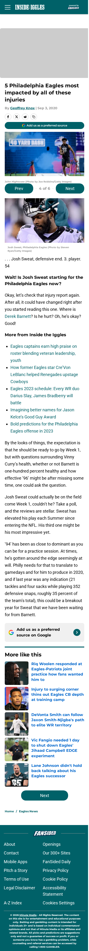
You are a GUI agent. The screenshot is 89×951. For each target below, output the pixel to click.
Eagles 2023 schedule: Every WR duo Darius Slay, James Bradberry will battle (44, 395)
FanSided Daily (57, 861)
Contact (11, 852)
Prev (19, 188)
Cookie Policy (55, 879)
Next (70, 188)
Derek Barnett (18, 316)
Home (9, 811)
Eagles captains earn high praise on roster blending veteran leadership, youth (43, 353)
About (9, 844)
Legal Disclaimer (19, 887)
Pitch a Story (16, 870)
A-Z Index (13, 902)
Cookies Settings (59, 902)
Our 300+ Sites (56, 852)
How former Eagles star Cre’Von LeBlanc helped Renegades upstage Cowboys (44, 374)
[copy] (33, 116)
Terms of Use (16, 879)
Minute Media (28, 915)
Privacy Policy (56, 870)
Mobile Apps (15, 861)
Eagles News (28, 811)
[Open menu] (7, 7)
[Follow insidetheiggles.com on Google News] (76, 632)
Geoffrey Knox (22, 108)
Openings (52, 844)
